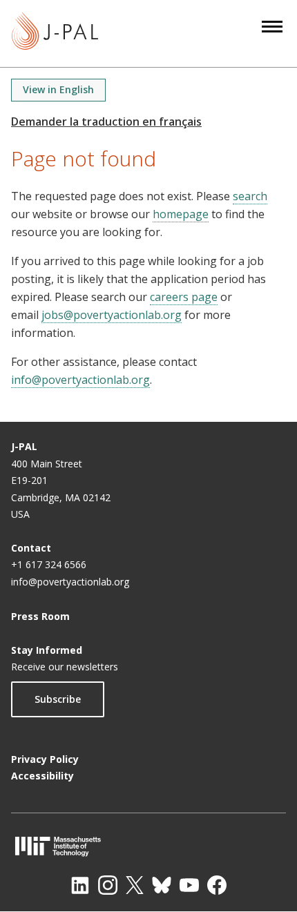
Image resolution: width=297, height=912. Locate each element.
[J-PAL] (55, 33)
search (250, 196)
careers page (184, 296)
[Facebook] (217, 885)
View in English (58, 89)
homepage (181, 214)
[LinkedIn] (80, 885)
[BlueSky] (161, 885)
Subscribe (58, 699)
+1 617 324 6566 (48, 564)
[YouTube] (189, 885)
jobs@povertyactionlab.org (111, 314)
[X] (135, 885)
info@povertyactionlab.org (80, 379)
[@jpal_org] (107, 885)
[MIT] (148, 846)
